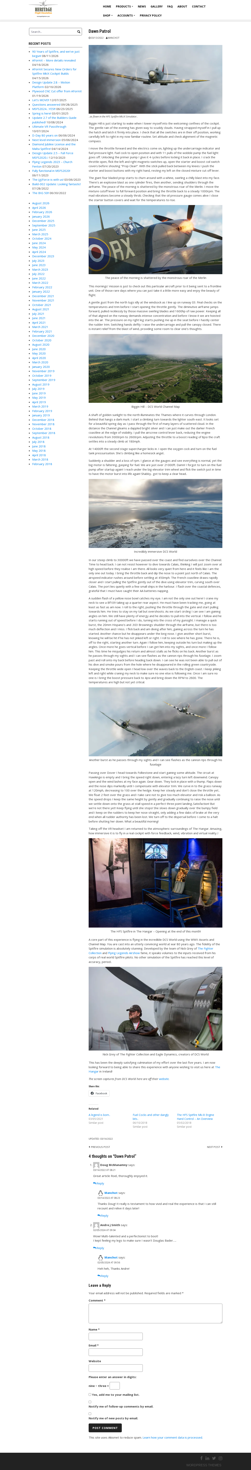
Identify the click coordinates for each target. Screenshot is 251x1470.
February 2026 (42, 212)
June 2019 (39, 393)
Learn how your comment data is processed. (173, 1437)
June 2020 (39, 349)
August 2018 (40, 437)
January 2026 (41, 216)
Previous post (100, 1147)
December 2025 (43, 221)
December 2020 (43, 336)
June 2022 (39, 278)
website (164, 1079)
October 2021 (41, 305)
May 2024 (39, 247)
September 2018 (43, 433)
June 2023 (39, 265)
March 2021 (40, 327)
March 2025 (40, 234)
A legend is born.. (99, 1115)
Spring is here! (41, 113)
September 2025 (43, 225)
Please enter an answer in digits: (112, 1377)
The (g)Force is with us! (48, 179)
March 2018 (40, 459)
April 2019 (39, 402)
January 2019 (41, 415)
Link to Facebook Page (46, 1458)
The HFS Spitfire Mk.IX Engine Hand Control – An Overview (195, 1117)
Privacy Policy (151, 15)
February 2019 (42, 411)
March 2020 (40, 362)
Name (94, 1329)
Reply (100, 1183)
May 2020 (39, 353)
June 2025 (39, 230)
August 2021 (40, 309)
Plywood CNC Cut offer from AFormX (57, 91)
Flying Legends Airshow (124, 953)
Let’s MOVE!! (40, 100)
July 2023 (38, 261)
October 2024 (41, 238)
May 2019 (39, 397)
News (142, 6)
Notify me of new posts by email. (113, 1418)
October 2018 (41, 428)
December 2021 (43, 296)
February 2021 (42, 331)
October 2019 (41, 375)
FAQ (170, 6)
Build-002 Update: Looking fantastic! (56, 184)
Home (107, 6)
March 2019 (40, 406)
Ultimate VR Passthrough (49, 126)
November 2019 (43, 371)
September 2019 (43, 380)
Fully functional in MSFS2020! (51, 171)
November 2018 (43, 424)
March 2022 (40, 283)
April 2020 (39, 358)
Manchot (113, 37)
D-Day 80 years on (45, 135)
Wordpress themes (203, 1465)
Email (94, 1345)
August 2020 (40, 344)
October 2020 (41, 340)
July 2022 (38, 274)
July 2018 (38, 442)
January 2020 (41, 367)
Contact (199, 6)
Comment (97, 1300)
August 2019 (40, 384)
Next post (213, 1147)
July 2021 (38, 314)
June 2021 (39, 318)
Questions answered (46, 104)
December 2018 (43, 420)
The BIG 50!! (40, 193)
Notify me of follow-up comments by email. (121, 1406)
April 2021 (39, 322)
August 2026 (40, 203)
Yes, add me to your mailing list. (115, 1395)
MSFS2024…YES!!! (43, 109)
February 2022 (42, 287)
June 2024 (39, 243)
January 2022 (41, 291)
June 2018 (39, 446)
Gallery (157, 6)
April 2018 (39, 455)
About (182, 6)
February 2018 (42, 464)
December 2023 (43, 256)
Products (125, 8)
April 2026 (39, 208)
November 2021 (43, 300)
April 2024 (39, 252)
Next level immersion (46, 140)
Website (95, 1361)
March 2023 (40, 269)
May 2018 (39, 450)
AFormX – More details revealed (54, 60)
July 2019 (38, 389)
